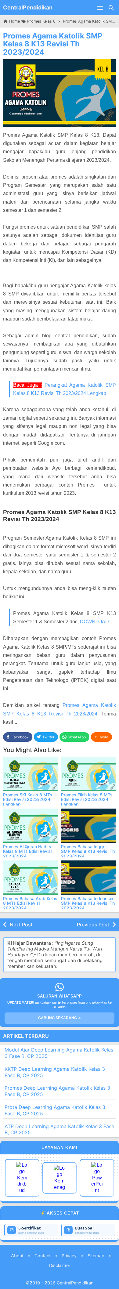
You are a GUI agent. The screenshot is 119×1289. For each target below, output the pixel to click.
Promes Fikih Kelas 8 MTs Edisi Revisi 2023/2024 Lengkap (87, 799)
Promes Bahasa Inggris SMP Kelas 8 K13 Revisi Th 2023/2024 (88, 851)
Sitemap (96, 1255)
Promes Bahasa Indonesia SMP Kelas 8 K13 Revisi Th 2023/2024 (88, 903)
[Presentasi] (97, 1178)
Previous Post (93, 924)
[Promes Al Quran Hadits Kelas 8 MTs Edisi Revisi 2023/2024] (30, 826)
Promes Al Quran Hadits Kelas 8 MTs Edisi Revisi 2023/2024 (27, 851)
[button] (101, 737)
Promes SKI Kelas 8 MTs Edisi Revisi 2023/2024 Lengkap (27, 799)
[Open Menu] (100, 7)
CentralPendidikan (27, 7)
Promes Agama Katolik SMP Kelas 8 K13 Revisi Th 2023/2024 (53, 43)
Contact (42, 1255)
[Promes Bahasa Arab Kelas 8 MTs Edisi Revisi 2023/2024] (30, 877)
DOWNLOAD (94, 621)
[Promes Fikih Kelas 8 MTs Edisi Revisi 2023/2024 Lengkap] (88, 774)
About (17, 1255)
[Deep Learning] (22, 1178)
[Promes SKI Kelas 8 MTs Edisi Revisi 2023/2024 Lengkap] (30, 774)
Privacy (69, 1255)
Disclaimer (59, 1265)
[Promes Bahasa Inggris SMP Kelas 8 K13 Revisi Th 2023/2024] (88, 826)
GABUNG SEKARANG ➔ (59, 1018)
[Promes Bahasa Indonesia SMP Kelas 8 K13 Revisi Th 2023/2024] (88, 877)
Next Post (21, 924)
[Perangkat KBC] (59, 1177)
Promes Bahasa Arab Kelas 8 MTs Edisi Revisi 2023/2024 (30, 903)
